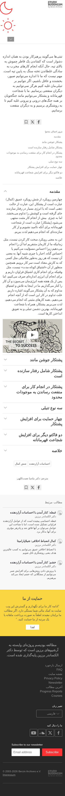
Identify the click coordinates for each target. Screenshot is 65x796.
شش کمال (20, 463)
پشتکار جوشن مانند (51, 141)
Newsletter (55, 682)
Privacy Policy (53, 678)
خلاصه (59, 177)
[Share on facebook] (38, 122)
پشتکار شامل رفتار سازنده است (45, 147)
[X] (32, 122)
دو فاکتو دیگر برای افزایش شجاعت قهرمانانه (38, 172)
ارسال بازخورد (53, 665)
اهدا (32, 627)
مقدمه (58, 136)
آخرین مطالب (54, 687)
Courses (56, 695)
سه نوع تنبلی (53, 161)
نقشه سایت (55, 673)
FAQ (59, 669)
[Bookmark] (26, 122)
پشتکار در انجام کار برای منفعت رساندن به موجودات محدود (34, 154)
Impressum (9, 774)
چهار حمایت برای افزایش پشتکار (45, 167)
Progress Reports (51, 691)
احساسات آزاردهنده (39, 463)
